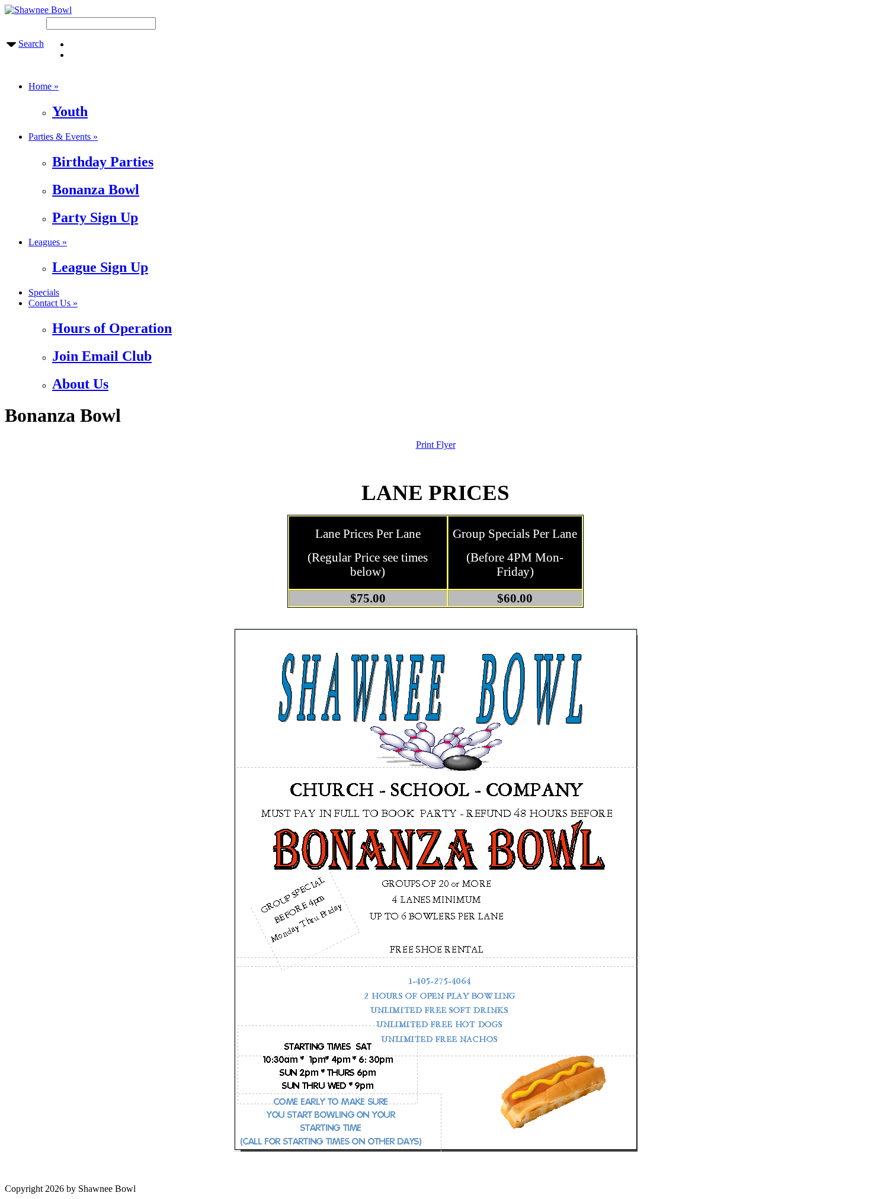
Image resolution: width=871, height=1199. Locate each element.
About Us (80, 384)
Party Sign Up (95, 217)
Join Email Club (102, 356)
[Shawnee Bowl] (38, 10)
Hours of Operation (112, 328)
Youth (70, 111)
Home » (43, 86)
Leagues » (47, 242)
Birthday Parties (102, 161)
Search (31, 44)
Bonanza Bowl (95, 189)
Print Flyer (436, 445)
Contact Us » (53, 303)
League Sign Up (100, 267)
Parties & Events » (63, 137)
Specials (43, 292)
